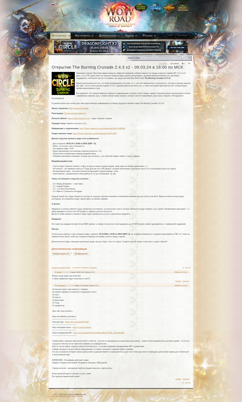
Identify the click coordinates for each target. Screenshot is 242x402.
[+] (186, 272)
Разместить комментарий (61, 267)
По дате (85, 267)
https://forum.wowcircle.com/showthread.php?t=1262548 (102, 128)
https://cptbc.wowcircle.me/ (79, 118)
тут (146, 166)
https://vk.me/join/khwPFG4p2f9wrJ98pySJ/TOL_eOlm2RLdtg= (99, 333)
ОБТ (85, 123)
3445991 (176, 64)
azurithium (61, 285)
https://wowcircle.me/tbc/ (79, 108)
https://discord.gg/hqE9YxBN (77, 322)
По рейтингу (93, 267)
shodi (59, 272)
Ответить (186, 281)
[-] (184, 272)
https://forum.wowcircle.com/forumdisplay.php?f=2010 (95, 133)
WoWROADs (122, 14)
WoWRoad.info (80, 394)
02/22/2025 (69, 285)
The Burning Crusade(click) (75, 113)
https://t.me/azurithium (82, 327)
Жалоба (178, 281)
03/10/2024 (65, 272)
